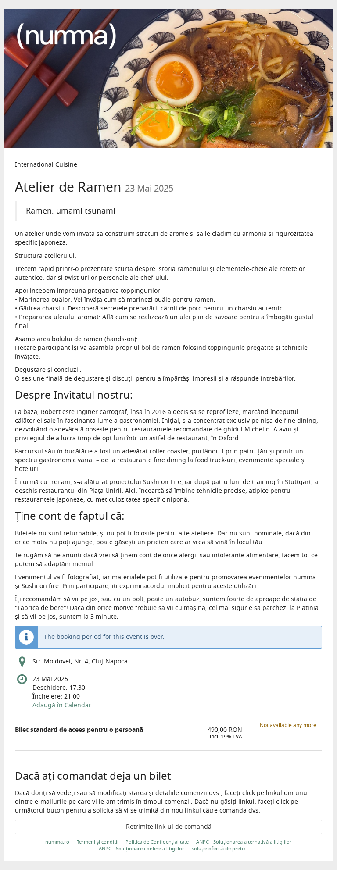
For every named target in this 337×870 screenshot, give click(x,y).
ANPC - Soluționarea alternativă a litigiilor (244, 841)
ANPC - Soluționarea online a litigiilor (141, 848)
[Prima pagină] (168, 78)
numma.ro (57, 841)
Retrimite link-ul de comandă (169, 826)
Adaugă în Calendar (61, 705)
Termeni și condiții (97, 841)
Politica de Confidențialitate (157, 841)
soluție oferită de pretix (219, 848)
